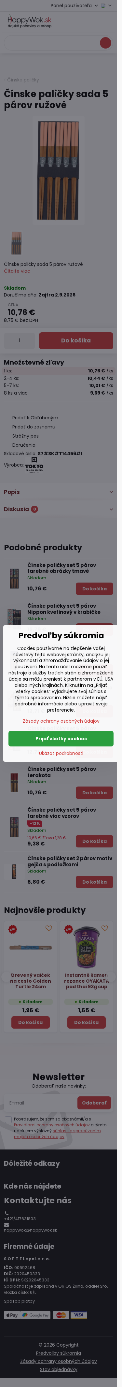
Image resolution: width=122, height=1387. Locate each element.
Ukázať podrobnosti (61, 753)
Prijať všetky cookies (61, 738)
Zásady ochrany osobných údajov (61, 721)
